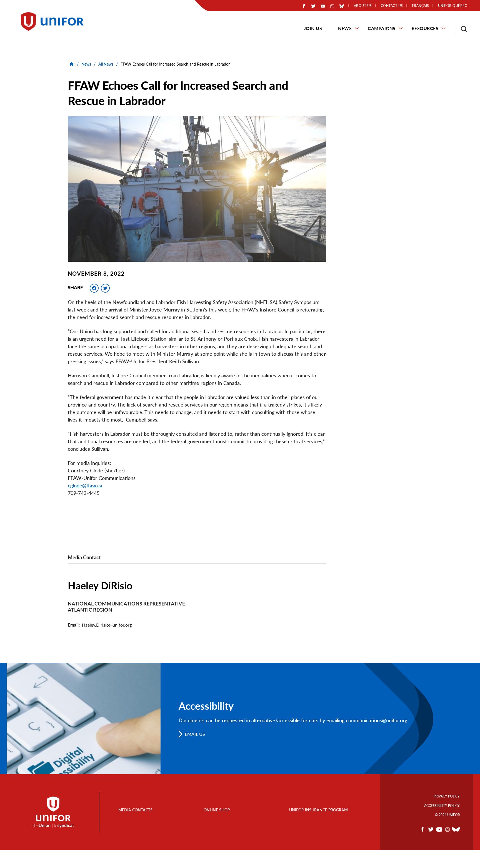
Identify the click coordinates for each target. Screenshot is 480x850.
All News (105, 64)
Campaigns (382, 28)
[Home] (54, 21)
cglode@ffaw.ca (85, 485)
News (345, 28)
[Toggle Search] (461, 29)
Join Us (313, 28)
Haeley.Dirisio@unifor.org (107, 624)
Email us (195, 734)
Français (420, 6)
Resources (425, 28)
